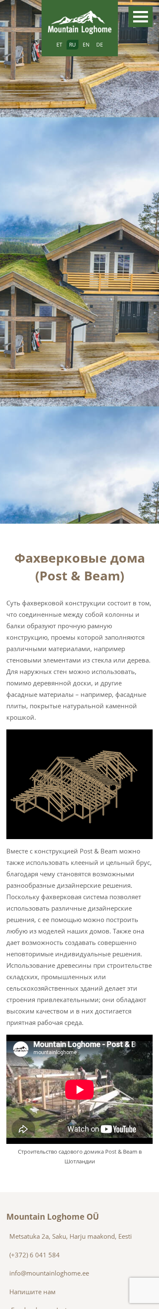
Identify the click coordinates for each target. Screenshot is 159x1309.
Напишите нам (32, 1291)
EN (86, 44)
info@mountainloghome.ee (49, 1273)
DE (99, 44)
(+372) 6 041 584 (34, 1255)
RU (72, 44)
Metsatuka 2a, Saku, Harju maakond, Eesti (70, 1236)
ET (59, 44)
